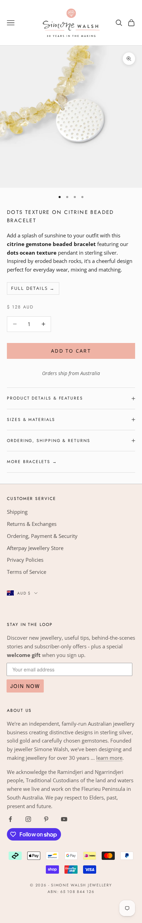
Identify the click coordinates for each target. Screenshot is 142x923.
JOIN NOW (25, 686)
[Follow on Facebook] (10, 819)
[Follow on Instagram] (28, 819)
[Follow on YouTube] (64, 819)
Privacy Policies (25, 559)
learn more (109, 757)
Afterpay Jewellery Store (35, 547)
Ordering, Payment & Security (42, 535)
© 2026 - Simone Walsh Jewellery (71, 885)
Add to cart (71, 350)
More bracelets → (32, 462)
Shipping (17, 511)
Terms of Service (26, 571)
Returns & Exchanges (32, 523)
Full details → (33, 288)
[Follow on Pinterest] (46, 819)
